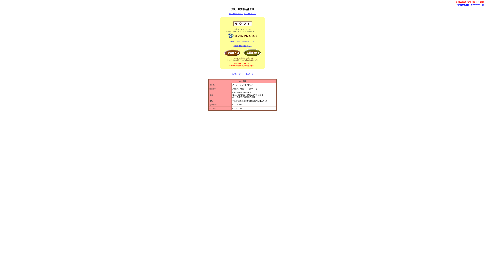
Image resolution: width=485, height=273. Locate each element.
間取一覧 (249, 74)
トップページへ (250, 14)
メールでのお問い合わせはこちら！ (242, 41)
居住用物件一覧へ (236, 14)
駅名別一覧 (236, 74)
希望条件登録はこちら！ (243, 46)
